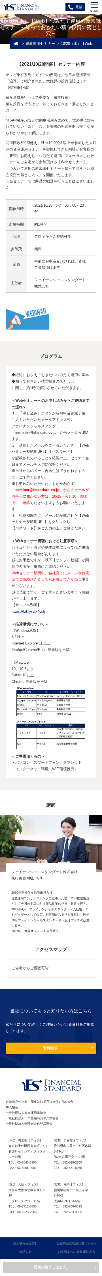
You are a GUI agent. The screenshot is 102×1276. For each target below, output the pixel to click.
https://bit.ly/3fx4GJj (28, 611)
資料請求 (50, 1048)
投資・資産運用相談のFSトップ (16, 44)
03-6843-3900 (27, 1162)
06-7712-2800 (27, 1206)
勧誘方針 (25, 1251)
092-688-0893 (72, 1206)
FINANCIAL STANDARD (51, 1085)
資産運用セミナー (40, 44)
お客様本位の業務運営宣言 (76, 1251)
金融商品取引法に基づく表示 (76, 1243)
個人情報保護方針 (25, 1243)
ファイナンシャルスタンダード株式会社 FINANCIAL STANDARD (21, 7)
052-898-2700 (72, 1162)
